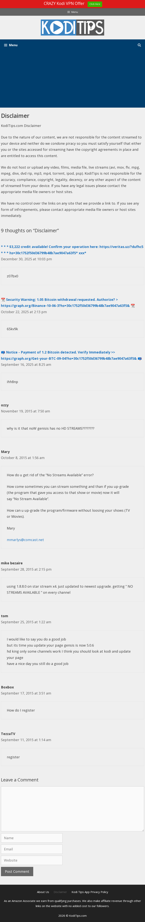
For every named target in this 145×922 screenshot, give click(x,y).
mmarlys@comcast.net (25, 539)
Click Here (94, 4)
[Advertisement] (72, 79)
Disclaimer (60, 892)
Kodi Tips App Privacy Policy (90, 892)
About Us (43, 892)
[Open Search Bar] (139, 45)
